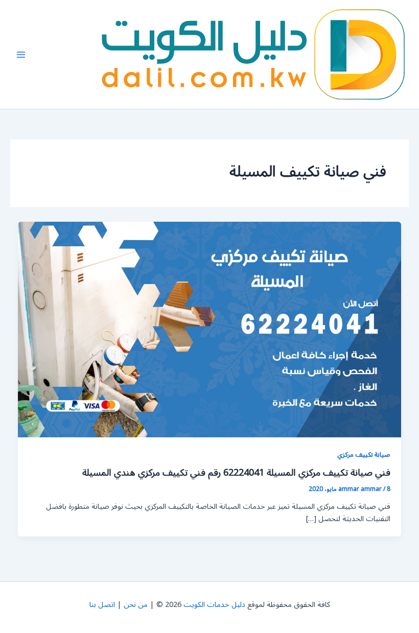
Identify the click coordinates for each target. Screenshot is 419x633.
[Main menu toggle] (21, 54)
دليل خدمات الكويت (214, 605)
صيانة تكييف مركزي (363, 454)
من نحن (136, 605)
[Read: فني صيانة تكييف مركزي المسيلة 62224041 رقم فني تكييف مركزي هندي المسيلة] (210, 329)
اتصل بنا (102, 605)
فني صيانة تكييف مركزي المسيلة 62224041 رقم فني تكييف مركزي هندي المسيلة (236, 472)
